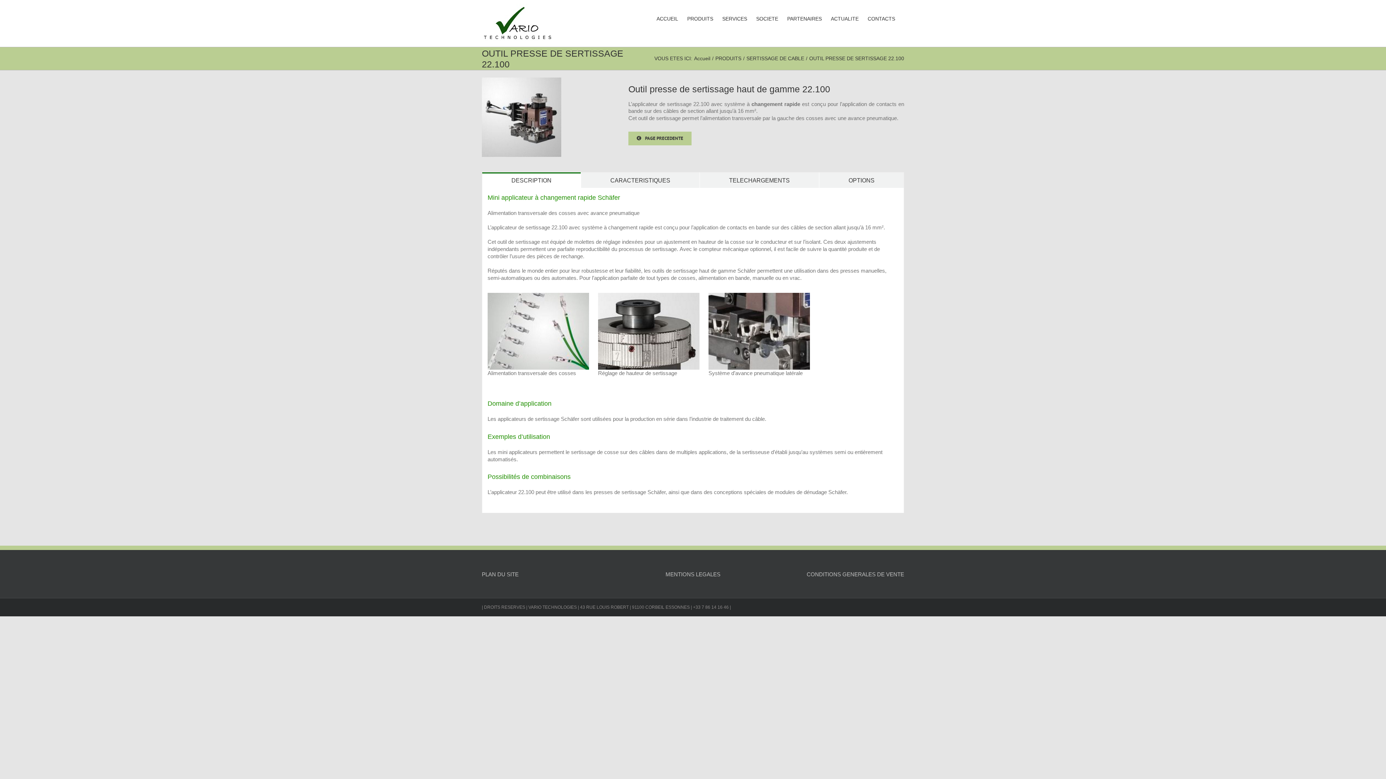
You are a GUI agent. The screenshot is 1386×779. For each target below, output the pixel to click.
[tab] (531, 180)
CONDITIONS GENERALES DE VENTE (855, 574)
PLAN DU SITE (500, 574)
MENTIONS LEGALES (693, 574)
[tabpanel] (693, 350)
